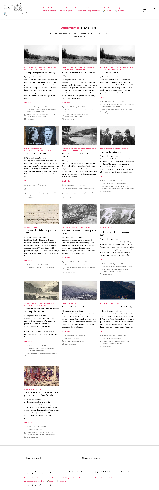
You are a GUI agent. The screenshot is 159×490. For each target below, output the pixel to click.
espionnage (34, 193)
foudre (115, 269)
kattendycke (117, 341)
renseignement (31, 195)
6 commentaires (69, 197)
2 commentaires (31, 197)
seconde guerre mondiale (71, 116)
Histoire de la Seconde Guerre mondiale (55, 8)
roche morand (75, 341)
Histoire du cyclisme (66, 11)
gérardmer (43, 114)
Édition (26, 149)
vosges (80, 116)
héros (49, 353)
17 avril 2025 (43, 185)
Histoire (27, 67)
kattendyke (123, 341)
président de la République (109, 188)
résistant (115, 111)
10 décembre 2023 (83, 262)
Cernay (29, 432)
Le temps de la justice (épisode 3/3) (39, 72)
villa (115, 343)
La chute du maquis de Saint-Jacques (85, 8)
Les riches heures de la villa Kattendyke (117, 306)
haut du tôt (126, 186)
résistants (44, 116)
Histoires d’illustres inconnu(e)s (111, 8)
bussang (37, 353)
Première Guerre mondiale (34, 434)
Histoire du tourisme (49, 11)
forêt (112, 269)
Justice (33, 116)
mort (28, 355)
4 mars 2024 (119, 180)
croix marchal (43, 353)
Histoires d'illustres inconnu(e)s (73, 150)
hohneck (120, 269)
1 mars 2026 (43, 106)
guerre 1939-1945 (50, 114)
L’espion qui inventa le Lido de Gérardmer (75, 155)
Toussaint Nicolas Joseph (127, 188)
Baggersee (67, 193)
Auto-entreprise (29, 389)
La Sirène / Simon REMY (35, 153)
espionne (40, 193)
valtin (28, 357)
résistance (38, 116)
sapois (118, 188)
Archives (29, 114)
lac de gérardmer (85, 193)
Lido (66, 195)
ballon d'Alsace (31, 353)
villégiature (119, 343)
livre (46, 432)
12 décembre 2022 (45, 345)
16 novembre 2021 (121, 335)
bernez (104, 269)
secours (117, 271)
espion (28, 193)
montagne (126, 269)
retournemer (105, 271)
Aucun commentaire (107, 116)
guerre (116, 109)
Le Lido (93, 193)
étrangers (72, 267)
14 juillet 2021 (44, 426)
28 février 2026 (120, 101)
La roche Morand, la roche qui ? (76, 306)
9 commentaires (31, 119)
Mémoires (50, 432)
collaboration (35, 114)
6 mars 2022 (81, 335)
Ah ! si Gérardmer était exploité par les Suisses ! (79, 231)
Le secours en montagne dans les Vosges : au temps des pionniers (41, 310)
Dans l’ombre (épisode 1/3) (111, 72)
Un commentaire (69, 119)
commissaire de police (108, 186)
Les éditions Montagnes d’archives (88, 11)
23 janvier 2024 (44, 264)
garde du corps (118, 186)
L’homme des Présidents (110, 151)
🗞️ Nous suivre (120, 11)
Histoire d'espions (36, 149)
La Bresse (42, 432)
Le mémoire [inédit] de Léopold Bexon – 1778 (41, 231)
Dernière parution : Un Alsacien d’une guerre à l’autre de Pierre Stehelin (41, 394)
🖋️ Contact (107, 11)
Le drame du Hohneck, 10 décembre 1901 (116, 233)
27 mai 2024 (81, 185)
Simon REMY (32, 106)
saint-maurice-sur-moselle (40, 355)
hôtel (88, 267)
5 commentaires (49, 267)
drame (108, 269)
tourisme (67, 269)
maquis (104, 111)
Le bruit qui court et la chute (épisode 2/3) (78, 74)
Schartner (70, 195)
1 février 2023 (119, 263)
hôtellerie (92, 267)
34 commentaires (107, 274)
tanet (53, 355)
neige (31, 355)
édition (33, 432)
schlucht (112, 271)
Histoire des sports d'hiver (47, 303)
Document (34, 227)
